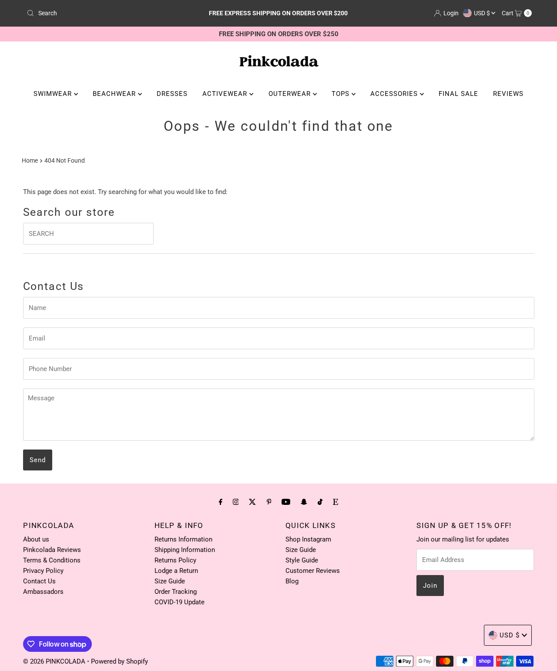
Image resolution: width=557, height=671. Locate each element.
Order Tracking (175, 592)
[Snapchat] (304, 502)
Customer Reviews (312, 571)
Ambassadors (43, 592)
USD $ (482, 13)
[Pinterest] (269, 502)
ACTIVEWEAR (225, 94)
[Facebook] (220, 502)
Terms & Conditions (52, 560)
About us (36, 539)
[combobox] (105, 13)
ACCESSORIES (395, 94)
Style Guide (301, 560)
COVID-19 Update (179, 602)
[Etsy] (335, 502)
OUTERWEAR (290, 94)
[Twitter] (252, 502)
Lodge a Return (176, 571)
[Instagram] (236, 502)
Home (30, 160)
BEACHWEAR (115, 94)
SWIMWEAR (54, 94)
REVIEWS (508, 94)
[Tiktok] (320, 502)
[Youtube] (286, 502)
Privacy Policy (43, 571)
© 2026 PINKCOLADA (55, 661)
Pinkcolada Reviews (52, 550)
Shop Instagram (308, 539)
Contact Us (39, 581)
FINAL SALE (458, 94)
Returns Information (183, 539)
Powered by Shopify (119, 661)
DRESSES (172, 94)
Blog (292, 581)
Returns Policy (175, 560)
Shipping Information (184, 550)
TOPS (342, 94)
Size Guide (169, 581)
